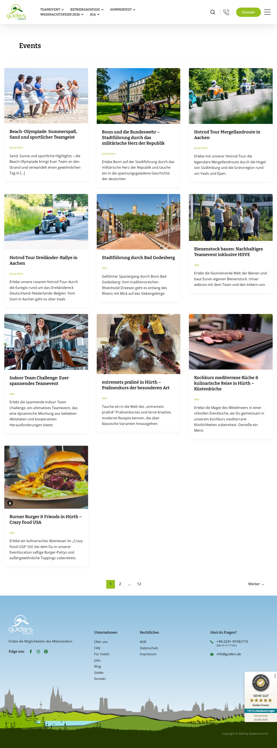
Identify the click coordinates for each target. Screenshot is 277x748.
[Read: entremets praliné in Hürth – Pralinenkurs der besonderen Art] (138, 343)
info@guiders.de (229, 654)
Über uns (101, 641)
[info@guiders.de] (211, 654)
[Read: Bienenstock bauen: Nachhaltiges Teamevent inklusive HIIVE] (231, 217)
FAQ (97, 648)
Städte (98, 672)
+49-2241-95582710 (232, 641)
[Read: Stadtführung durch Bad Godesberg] (138, 221)
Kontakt (100, 678)
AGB (143, 641)
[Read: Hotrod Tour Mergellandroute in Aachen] (231, 95)
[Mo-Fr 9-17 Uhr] (226, 12)
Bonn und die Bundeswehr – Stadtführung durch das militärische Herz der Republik (133, 137)
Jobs (97, 660)
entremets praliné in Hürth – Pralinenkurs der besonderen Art (136, 385)
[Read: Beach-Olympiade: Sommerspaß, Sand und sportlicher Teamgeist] (46, 95)
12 (139, 583)
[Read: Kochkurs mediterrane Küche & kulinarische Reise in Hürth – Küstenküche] (231, 341)
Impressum (148, 654)
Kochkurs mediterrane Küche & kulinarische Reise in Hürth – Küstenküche (226, 383)
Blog (97, 666)
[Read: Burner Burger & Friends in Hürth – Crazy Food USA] (46, 476)
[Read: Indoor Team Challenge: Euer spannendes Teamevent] (46, 341)
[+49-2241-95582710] (211, 641)
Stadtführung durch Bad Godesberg (138, 257)
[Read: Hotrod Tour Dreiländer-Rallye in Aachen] (46, 221)
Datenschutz (149, 648)
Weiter (256, 583)
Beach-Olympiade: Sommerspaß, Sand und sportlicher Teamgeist (43, 134)
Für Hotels (102, 654)
